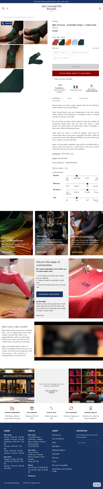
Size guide (55, 454)
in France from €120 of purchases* (59, 90)
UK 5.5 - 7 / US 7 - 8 (61, 52)
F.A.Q (54, 461)
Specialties (17, 17)
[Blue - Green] (62, 42)
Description (56, 98)
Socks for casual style (27, 17)
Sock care (55, 458)
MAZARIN (55, 21)
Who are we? (56, 435)
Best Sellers (55, 446)
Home (5, 17)
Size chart (96, 48)
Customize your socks (49, 294)
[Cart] (100, 8)
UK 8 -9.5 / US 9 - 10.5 (79, 52)
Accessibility (64, 465)
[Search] (7, 8)
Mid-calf (11, 17)
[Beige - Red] (55, 42)
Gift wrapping (91, 90)
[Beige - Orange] (68, 42)
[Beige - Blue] (75, 42)
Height (69, 98)
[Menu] (3, 8)
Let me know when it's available (75, 73)
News (54, 442)
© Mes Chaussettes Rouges (11, 483)
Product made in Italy (75, 90)
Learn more (40, 315)
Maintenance (83, 98)
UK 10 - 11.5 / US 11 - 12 (62, 58)
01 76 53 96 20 (33, 446)
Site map (55, 465)
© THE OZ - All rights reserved (31, 483)
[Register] (96, 442)
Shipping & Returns (58, 450)
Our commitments (58, 439)
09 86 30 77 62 (33, 461)
